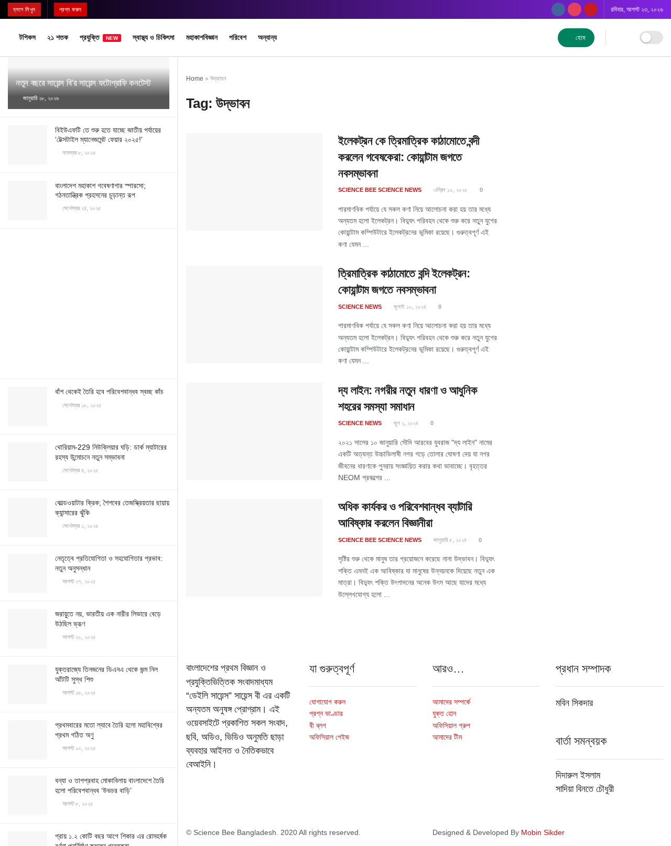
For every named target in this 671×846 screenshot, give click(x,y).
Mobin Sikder (543, 832)
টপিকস (27, 37)
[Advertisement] (88, 301)
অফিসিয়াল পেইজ (329, 737)
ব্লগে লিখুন (24, 9)
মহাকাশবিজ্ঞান (202, 37)
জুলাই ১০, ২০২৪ (409, 306)
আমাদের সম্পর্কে (451, 702)
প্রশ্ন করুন (70, 9)
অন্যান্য (267, 37)
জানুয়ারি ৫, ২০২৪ (449, 540)
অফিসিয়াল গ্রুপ (451, 725)
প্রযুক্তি (99, 37)
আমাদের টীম (447, 737)
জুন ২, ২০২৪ (405, 423)
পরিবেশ (237, 37)
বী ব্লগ (317, 725)
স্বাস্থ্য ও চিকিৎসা (154, 37)
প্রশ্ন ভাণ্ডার (326, 713)
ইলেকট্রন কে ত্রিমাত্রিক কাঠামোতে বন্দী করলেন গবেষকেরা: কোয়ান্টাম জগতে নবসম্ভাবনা (408, 157)
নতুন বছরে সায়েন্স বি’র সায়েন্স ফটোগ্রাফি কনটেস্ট (83, 83)
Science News (360, 306)
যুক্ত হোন (444, 713)
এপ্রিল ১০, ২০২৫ (450, 190)
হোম (579, 37)
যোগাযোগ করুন (327, 702)
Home (194, 78)
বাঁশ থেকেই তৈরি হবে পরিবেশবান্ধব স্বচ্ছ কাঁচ (109, 391)
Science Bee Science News (379, 190)
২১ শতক (57, 37)
